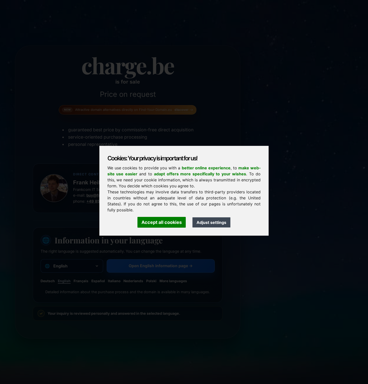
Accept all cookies (161, 222)
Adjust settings (211, 222)
